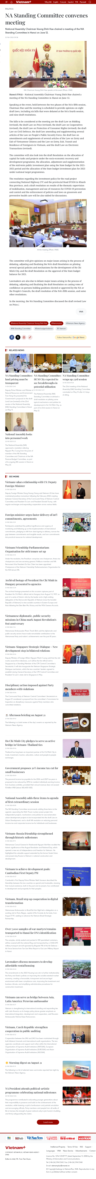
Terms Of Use (73, 1147)
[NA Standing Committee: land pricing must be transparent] (19, 363)
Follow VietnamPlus (64, 337)
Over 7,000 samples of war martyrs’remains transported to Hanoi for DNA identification (30, 931)
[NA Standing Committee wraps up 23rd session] (77, 363)
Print (24, 337)
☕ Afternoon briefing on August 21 (25, 715)
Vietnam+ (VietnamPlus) (24, 2)
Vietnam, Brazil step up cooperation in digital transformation (31, 901)
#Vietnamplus (56, 323)
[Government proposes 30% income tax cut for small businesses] (77, 775)
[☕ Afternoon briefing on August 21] (77, 722)
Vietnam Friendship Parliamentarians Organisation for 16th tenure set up (27, 549)
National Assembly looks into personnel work (18, 436)
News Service (68, 1151)
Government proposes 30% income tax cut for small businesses (31, 770)
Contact (92, 1151)
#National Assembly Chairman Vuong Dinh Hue (29, 323)
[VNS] (26, 1138)
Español (71, 2)
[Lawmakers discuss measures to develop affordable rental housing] (77, 969)
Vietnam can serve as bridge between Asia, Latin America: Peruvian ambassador (29, 999)
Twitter (17, 337)
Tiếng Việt (48, 2)
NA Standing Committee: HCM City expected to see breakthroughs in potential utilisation (47, 381)
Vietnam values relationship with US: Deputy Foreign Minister (31, 484)
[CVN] (43, 1138)
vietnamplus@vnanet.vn (60, 1165)
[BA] (76, 1138)
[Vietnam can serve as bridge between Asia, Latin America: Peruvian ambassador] (77, 1004)
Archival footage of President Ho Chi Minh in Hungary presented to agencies (31, 582)
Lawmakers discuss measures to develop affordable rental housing (28, 963)
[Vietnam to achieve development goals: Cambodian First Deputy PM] (77, 876)
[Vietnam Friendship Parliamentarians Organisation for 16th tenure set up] (77, 555)
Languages (50, 1151)
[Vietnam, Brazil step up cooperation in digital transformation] (77, 906)
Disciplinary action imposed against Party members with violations (29, 687)
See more (14, 476)
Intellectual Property (57, 1147)
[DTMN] (59, 1138)
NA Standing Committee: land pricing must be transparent (19, 379)
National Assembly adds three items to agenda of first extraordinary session (31, 800)
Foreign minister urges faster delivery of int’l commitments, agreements (31, 516)
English (55, 2)
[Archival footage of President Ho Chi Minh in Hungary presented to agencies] (77, 587)
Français (63, 2)
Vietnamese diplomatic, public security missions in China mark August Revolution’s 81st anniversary (30, 619)
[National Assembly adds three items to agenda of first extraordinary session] (77, 805)
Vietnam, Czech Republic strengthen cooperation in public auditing (26, 1029)
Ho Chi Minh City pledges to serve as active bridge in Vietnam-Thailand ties (30, 742)
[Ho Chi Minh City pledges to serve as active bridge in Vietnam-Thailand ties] (77, 748)
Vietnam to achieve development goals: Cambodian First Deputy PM (27, 871)
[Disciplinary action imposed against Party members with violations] (77, 692)
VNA (59, 1151)
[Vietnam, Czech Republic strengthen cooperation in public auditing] (77, 1034)
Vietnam (62, 328)
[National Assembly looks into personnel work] (19, 422)
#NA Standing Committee (21, 328)
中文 (76, 2)
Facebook (11, 337)
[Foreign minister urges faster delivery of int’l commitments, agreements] (77, 522)
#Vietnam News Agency (75, 323)
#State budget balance (44, 328)
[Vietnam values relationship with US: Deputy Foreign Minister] (77, 489)
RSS (81, 1147)
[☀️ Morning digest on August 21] (77, 1070)
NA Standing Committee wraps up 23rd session (76, 377)
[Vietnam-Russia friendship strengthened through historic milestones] (77, 841)
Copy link (30, 337)
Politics (9, 9)
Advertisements (81, 1151)
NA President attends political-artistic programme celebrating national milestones (30, 1090)
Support (88, 1147)
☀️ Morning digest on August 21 (23, 1062)
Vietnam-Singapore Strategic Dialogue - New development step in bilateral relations (31, 648)
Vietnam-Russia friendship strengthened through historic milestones (29, 835)
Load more (48, 1122)
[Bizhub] (11, 1138)
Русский (83, 2)
